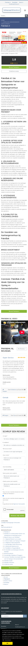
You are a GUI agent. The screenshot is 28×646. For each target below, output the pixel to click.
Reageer (6, 415)
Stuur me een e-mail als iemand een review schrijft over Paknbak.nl (13, 492)
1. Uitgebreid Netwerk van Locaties (12, 539)
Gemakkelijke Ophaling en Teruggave (13, 555)
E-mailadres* (6, 442)
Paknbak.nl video (8, 560)
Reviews (9, 562)
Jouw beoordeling (7, 466)
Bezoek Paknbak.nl (14, 567)
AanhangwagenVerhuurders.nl (12, 10)
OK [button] (7, 643)
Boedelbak (14, 2)
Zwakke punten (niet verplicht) (10, 481)
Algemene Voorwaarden (19, 504)
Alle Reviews (21, 348)
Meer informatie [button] (8, 639)
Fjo (14, 415)
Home (3, 20)
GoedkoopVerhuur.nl (14, 4)
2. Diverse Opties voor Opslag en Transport (14, 540)
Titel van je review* (7, 448)
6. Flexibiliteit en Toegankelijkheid (12, 548)
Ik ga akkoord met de (14, 504)
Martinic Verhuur (8, 580)
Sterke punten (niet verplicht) (10, 473)
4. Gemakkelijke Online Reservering (13, 544)
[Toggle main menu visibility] (25, 10)
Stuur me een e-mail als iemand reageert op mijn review (13, 499)
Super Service (8, 358)
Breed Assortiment (8, 553)
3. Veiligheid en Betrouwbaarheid (12, 542)
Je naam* (5, 436)
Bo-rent (6, 577)
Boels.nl (21, 2)
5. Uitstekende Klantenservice (11, 546)
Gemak (5, 398)
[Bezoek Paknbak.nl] (14, 41)
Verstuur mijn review (17, 515)
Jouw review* (6, 455)
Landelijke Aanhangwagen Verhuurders (10, 522)
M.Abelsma (13, 389)
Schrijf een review (8, 564)
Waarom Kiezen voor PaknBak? (12, 537)
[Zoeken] (26, 15)
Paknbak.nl (7, 2)
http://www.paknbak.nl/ (6, 527)
